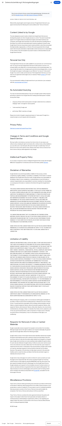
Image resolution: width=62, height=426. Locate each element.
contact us (43, 74)
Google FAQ (36, 370)
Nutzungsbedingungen (28, 423)
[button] (3, 2)
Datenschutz (18, 423)
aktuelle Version (20, 15)
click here (46, 162)
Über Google (10, 423)
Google (4, 423)
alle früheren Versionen (32, 15)
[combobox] (53, 423)
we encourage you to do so (21, 82)
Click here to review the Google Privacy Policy (20, 128)
